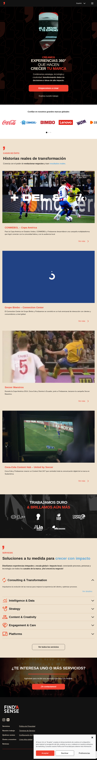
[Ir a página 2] (48, 132)
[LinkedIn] (8, 719)
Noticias (5, 744)
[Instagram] (3, 719)
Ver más (81, 241)
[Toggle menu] (92, 3)
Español (79, 3)
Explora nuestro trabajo (48, 96)
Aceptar (45, 753)
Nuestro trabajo (8, 731)
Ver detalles (87, 591)
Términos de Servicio (27, 731)
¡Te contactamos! (48, 687)
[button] (92, 737)
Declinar (64, 753)
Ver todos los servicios (48, 647)
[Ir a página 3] (50, 132)
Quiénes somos (8, 735)
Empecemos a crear (48, 88)
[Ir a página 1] (46, 132)
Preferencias (84, 753)
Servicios (6, 726)
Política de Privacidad (27, 726)
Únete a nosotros (9, 739)
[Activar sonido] (90, 218)
